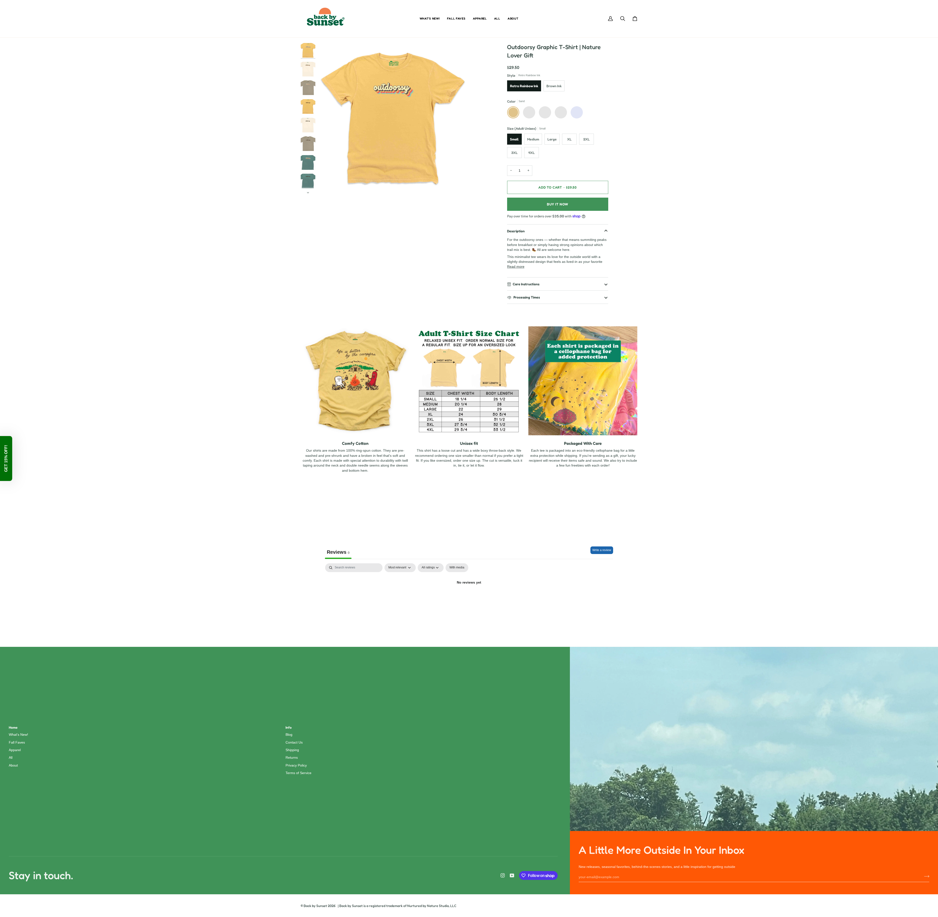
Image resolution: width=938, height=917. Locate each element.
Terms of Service (298, 773)
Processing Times (526, 297)
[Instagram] (503, 875)
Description (516, 231)
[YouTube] (512, 875)
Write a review (601, 550)
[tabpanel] (469, 599)
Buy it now (557, 204)
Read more (515, 266)
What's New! (18, 734)
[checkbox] (457, 567)
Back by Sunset (315, 906)
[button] (6, 458)
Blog (289, 734)
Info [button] (289, 727)
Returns (292, 757)
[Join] (925, 876)
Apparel (15, 750)
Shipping (292, 750)
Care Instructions (526, 284)
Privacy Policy (296, 765)
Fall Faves (17, 742)
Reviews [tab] (338, 552)
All (10, 757)
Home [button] (13, 727)
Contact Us (294, 742)
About (13, 765)
